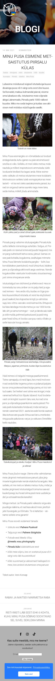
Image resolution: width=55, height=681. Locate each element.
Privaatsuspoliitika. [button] (41, 667)
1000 (35, 73)
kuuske (41, 73)
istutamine (28, 73)
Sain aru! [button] (29, 674)
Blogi (27, 29)
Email (15, 654)
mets (20, 73)
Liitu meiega (27, 659)
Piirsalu (14, 76)
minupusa (13, 73)
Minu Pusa (30, 76)
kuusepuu (6, 76)
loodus (5, 73)
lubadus (22, 76)
